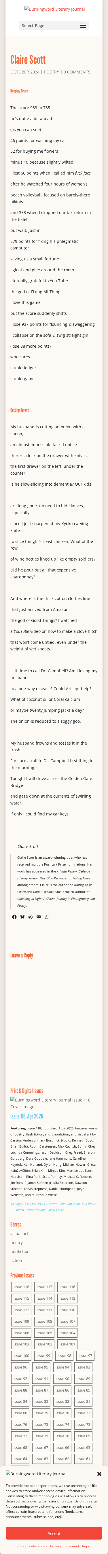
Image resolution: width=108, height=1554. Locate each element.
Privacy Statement (64, 1546)
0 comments (77, 72)
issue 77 (83, 1412)
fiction (16, 1260)
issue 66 (62, 1447)
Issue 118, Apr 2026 (26, 1116)
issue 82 (62, 1401)
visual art (19, 1233)
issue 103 (21, 1344)
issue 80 (20, 1412)
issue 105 (44, 1332)
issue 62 (62, 1458)
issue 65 (83, 1447)
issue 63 (41, 1458)
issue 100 (21, 1355)
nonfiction (20, 1251)
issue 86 (62, 1390)
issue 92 (20, 1378)
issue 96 (20, 1367)
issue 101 (67, 1344)
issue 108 (44, 1321)
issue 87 (41, 1390)
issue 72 (20, 1435)
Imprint (88, 1546)
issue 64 (20, 1458)
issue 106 (21, 1332)
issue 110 (67, 1309)
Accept (54, 1533)
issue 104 (67, 1332)
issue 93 (83, 1367)
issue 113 (67, 1298)
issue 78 (62, 1412)
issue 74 (62, 1424)
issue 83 (41, 1401)
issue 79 (41, 1412)
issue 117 (44, 1286)
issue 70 (62, 1435)
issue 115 (21, 1298)
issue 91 (41, 1378)
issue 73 (83, 1424)
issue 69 (83, 1435)
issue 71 (41, 1435)
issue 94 (62, 1367)
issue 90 (62, 1378)
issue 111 (44, 1309)
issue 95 (41, 1367)
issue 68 (20, 1447)
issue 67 (41, 1447)
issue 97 (85, 1355)
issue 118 (21, 1286)
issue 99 (43, 1355)
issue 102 (44, 1344)
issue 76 (20, 1424)
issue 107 (67, 1321)
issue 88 (20, 1390)
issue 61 (83, 1458)
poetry (51, 72)
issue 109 (21, 1321)
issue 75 (41, 1424)
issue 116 (67, 1286)
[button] (99, 1474)
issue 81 (83, 1401)
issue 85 (83, 1390)
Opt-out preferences (31, 1546)
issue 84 (20, 1401)
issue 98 (64, 1355)
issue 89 (83, 1378)
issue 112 (21, 1309)
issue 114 (44, 1298)
